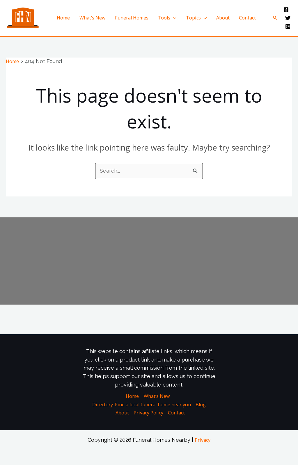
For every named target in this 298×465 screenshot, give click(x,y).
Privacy (202, 440)
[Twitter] (287, 18)
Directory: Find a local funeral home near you (141, 404)
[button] (275, 17)
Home (63, 18)
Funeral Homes (131, 18)
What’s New (92, 18)
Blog (201, 404)
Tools (164, 18)
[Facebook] (286, 9)
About (223, 18)
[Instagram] (287, 26)
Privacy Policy (148, 412)
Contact (247, 18)
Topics (193, 18)
